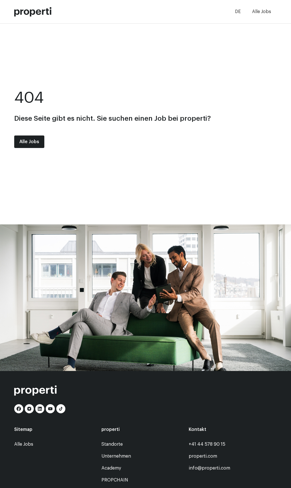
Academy (111, 468)
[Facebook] (18, 408)
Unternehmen (116, 456)
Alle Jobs (261, 11)
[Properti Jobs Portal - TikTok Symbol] (60, 408)
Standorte (112, 444)
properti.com (203, 456)
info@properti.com (209, 468)
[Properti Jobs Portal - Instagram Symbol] (29, 408)
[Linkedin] (39, 408)
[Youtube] (50, 408)
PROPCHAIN (114, 480)
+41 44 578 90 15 (207, 444)
